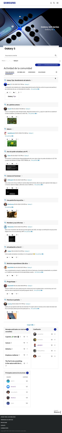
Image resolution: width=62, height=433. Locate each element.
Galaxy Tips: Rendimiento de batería (18, 80)
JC (10, 84)
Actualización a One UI (14, 247)
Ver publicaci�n (35, 89)
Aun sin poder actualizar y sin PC (17, 151)
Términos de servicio (7, 419)
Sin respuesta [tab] (9, 74)
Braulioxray (11, 204)
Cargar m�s (30, 325)
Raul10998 (10, 267)
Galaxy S (27, 84)
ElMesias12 (10, 180)
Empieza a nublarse (11, 355)
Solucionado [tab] (41, 72)
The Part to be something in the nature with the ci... (13, 362)
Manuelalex (11, 227)
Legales (3, 425)
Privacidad (4, 422)
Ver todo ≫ (17, 329)
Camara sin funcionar (14, 176)
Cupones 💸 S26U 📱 (12, 337)
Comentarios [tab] (31, 72)
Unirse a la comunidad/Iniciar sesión (48, 65)
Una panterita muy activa (15, 200)
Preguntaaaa (11, 282)
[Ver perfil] (5, 84)
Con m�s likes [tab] (21, 72)
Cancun (8, 343)
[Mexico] (9, 2)
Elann (9, 155)
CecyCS (10, 109)
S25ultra (8, 349)
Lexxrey (10, 304)
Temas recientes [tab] (9, 72)
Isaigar (9, 251)
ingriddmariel (11, 133)
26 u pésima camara (13, 105)
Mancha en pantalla (13, 300)
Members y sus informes (15, 223)
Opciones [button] (57, 61)
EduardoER (11, 285)
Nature (9, 129)
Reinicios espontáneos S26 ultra (17, 263)
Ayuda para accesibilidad (8, 417)
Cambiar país (4, 428)
